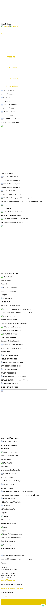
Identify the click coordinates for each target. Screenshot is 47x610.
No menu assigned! (11, 86)
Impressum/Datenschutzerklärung (12, 588)
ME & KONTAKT (13, 78)
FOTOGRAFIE (12, 68)
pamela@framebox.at (8, 580)
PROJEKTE (11, 57)
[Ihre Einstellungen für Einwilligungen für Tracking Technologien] (43, 606)
